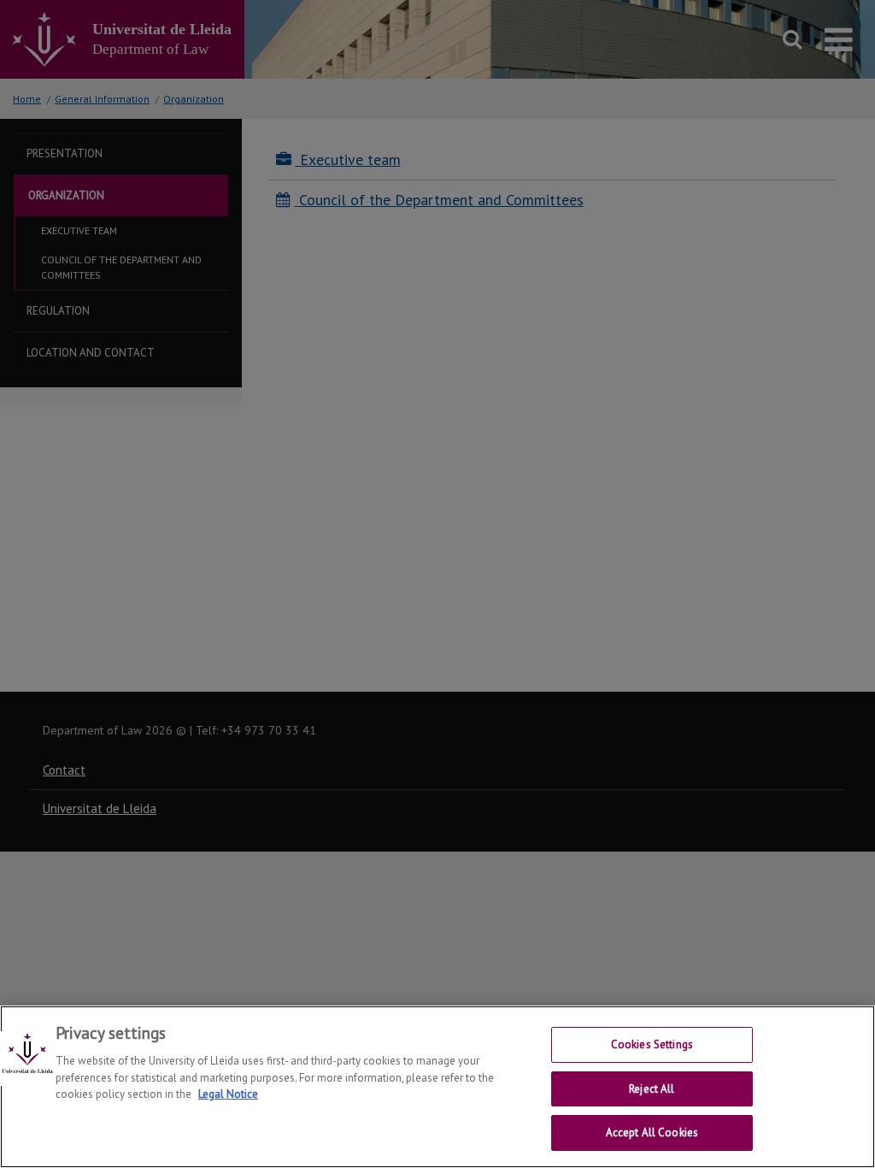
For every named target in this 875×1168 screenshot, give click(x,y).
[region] (437, 1087)
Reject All (651, 1089)
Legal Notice (228, 1094)
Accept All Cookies (652, 1132)
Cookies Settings (652, 1044)
